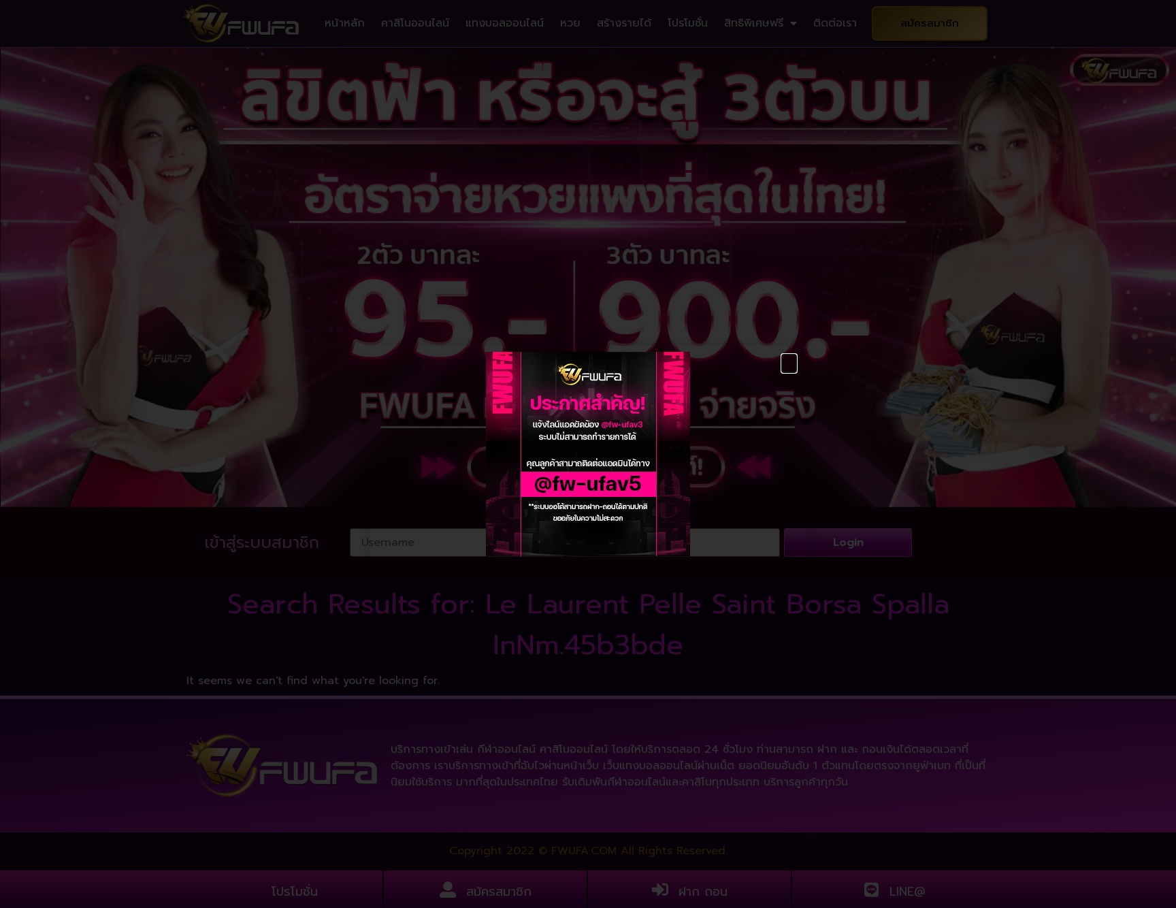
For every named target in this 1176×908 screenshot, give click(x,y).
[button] (789, 363)
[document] (588, 454)
